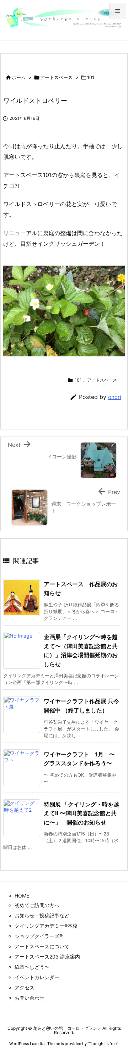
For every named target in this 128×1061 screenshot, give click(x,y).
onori (114, 397)
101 (90, 77)
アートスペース (56, 77)
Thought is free (103, 1043)
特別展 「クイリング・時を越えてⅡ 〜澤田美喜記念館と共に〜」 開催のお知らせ (81, 813)
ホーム (19, 77)
